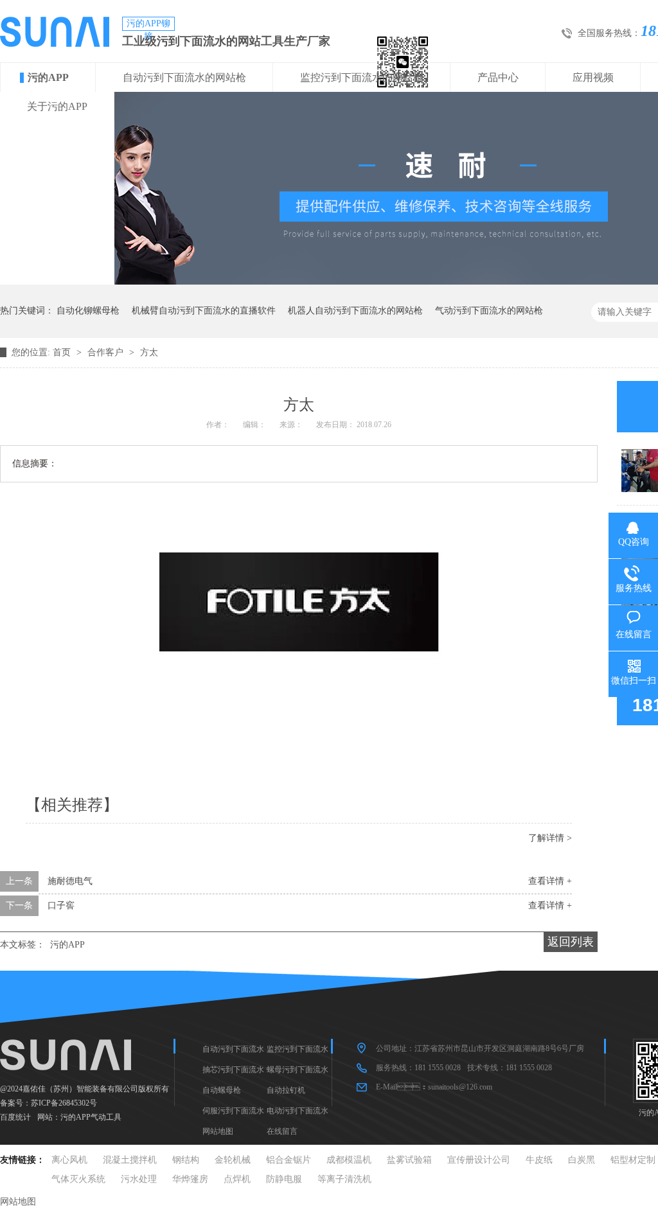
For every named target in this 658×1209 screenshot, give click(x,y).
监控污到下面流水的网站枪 (361, 77)
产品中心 (498, 77)
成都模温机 (348, 1160)
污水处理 (139, 1179)
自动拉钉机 (286, 1090)
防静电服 (284, 1179)
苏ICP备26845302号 (64, 1103)
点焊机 (237, 1179)
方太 (149, 352)
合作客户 (106, 352)
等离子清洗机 (344, 1179)
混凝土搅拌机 (130, 1160)
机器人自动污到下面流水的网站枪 (355, 310)
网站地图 (217, 1131)
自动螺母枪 (221, 1090)
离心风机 (69, 1160)
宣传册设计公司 (478, 1160)
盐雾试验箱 (409, 1160)
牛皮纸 (539, 1160)
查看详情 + (550, 881)
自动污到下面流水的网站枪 (184, 77)
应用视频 (593, 77)
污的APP (48, 77)
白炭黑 (581, 1160)
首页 (63, 352)
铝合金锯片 (288, 1160)
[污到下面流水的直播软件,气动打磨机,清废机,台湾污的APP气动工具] (54, 43)
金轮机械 (233, 1160)
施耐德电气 (70, 881)
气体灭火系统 (78, 1179)
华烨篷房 (190, 1179)
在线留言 (282, 1131)
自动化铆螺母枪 (88, 310)
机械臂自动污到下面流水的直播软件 (204, 310)
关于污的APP (57, 106)
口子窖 (61, 905)
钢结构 (185, 1160)
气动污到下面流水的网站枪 (489, 310)
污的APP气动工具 (90, 1117)
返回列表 (570, 941)
